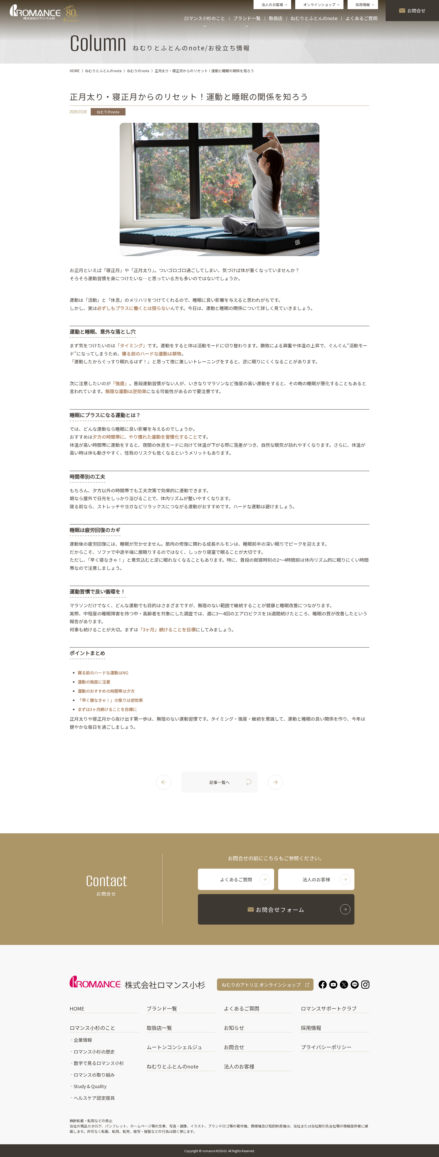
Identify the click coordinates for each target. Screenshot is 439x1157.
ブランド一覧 (162, 1008)
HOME (77, 1008)
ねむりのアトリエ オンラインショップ (261, 984)
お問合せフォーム (280, 909)
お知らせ (234, 1027)
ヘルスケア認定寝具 (94, 1097)
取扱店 (276, 18)
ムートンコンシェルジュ (174, 1047)
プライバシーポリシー (326, 1047)
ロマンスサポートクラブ (329, 1008)
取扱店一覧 (159, 1027)
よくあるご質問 (362, 18)
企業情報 (83, 1039)
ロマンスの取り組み (94, 1074)
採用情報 (363, 4)
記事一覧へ (219, 782)
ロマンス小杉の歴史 (94, 1051)
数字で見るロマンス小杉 (99, 1063)
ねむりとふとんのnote (314, 18)
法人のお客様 (272, 4)
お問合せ (416, 10)
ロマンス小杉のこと (92, 1027)
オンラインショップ (319, 4)
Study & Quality (90, 1086)
